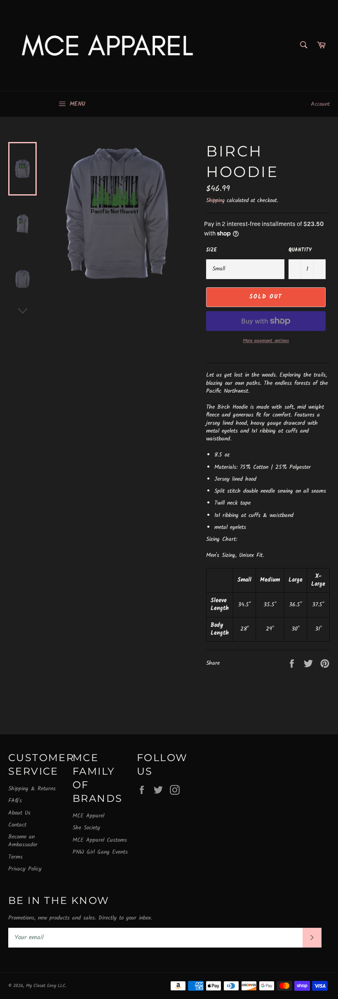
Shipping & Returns (32, 788)
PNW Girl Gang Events (100, 852)
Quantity (300, 250)
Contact (17, 824)
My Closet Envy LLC (46, 986)
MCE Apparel (88, 815)
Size (211, 250)
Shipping (215, 200)
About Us (19, 812)
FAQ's (15, 800)
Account (320, 104)
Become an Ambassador (23, 840)
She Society (86, 827)
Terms (15, 857)
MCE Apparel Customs (100, 840)
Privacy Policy (25, 868)
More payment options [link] (266, 341)
